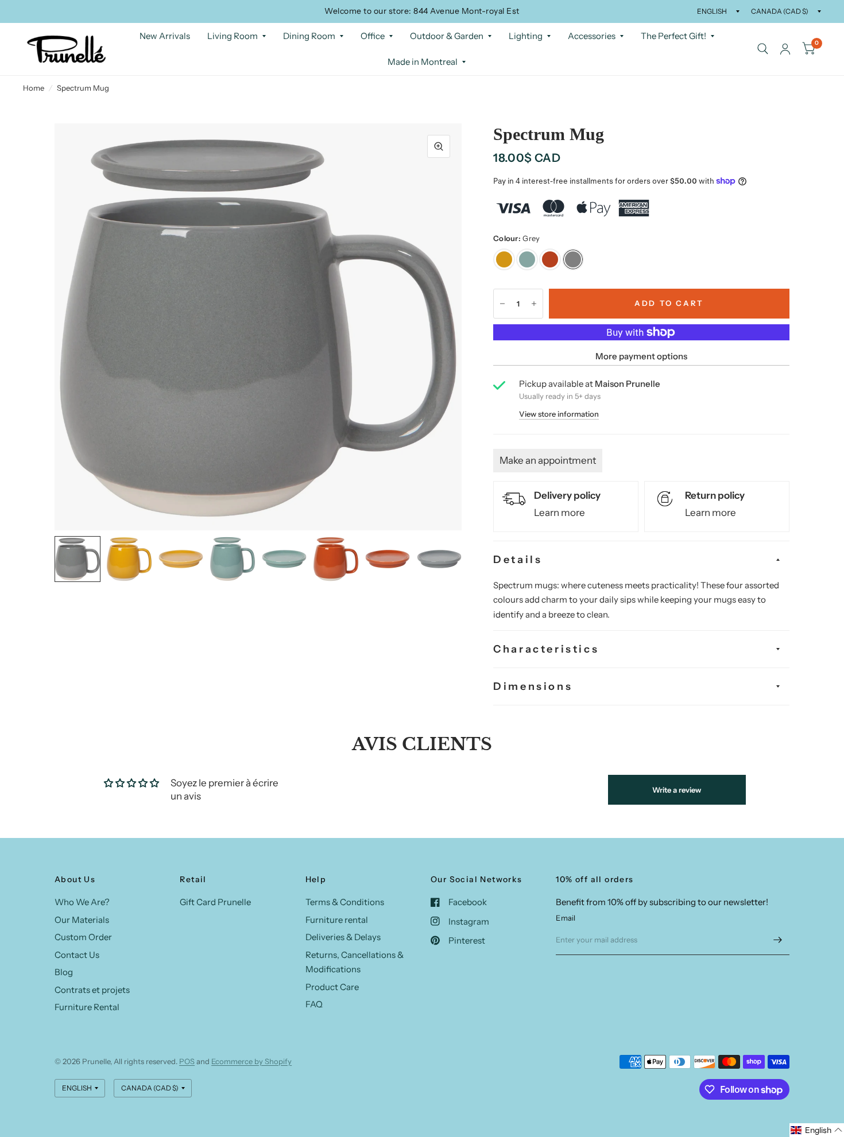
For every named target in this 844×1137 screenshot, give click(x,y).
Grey (573, 259)
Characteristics (546, 649)
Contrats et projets (92, 989)
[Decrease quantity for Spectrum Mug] (502, 303)
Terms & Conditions (344, 902)
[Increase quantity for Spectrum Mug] (534, 303)
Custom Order (83, 937)
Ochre (504, 259)
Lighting (526, 35)
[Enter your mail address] (777, 940)
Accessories (591, 35)
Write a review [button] (676, 789)
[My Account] (785, 49)
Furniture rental (336, 919)
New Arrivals (165, 35)
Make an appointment (548, 460)
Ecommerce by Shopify (251, 1061)
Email (565, 917)
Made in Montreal (423, 61)
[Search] (763, 49)
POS (187, 1061)
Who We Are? (82, 902)
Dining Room (309, 35)
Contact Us (77, 954)
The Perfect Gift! (673, 35)
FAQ (314, 1004)
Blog (64, 972)
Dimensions (532, 686)
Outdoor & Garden (446, 35)
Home (33, 87)
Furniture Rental (87, 1007)
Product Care (332, 986)
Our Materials (82, 919)
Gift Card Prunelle (215, 902)
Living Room (232, 35)
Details (517, 559)
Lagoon (527, 259)
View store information (559, 414)
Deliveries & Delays (343, 937)
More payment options (641, 356)
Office (373, 35)
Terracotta (550, 259)
